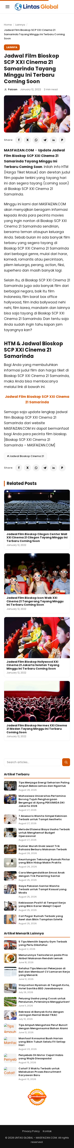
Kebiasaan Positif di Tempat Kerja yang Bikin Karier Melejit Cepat (42, 904)
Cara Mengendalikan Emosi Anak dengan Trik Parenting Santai (42, 874)
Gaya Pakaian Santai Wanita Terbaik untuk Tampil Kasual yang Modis (43, 889)
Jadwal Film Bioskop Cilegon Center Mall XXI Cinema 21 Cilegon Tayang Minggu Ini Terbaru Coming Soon (37, 537)
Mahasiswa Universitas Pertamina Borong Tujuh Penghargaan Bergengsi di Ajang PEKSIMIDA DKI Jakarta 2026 (42, 801)
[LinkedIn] (53, 140)
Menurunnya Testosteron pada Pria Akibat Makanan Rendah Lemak (43, 957)
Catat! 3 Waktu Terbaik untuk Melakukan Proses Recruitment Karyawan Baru (40, 1072)
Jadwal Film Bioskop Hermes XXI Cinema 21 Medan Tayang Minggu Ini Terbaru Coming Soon (37, 728)
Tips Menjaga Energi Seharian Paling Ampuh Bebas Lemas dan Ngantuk (44, 784)
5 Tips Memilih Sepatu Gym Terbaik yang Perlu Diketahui (43, 943)
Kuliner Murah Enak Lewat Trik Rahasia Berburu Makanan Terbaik (43, 848)
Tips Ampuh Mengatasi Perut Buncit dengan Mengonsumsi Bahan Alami (43, 1027)
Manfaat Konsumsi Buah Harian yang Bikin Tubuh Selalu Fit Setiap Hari (42, 1042)
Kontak (47, 1131)
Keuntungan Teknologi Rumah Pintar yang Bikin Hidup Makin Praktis (44, 861)
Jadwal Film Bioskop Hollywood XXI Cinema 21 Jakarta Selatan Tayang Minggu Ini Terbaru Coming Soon (33, 665)
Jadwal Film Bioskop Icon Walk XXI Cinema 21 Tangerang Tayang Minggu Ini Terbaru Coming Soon (35, 601)
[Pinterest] (62, 140)
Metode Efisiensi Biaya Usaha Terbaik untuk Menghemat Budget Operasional (44, 833)
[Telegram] (44, 140)
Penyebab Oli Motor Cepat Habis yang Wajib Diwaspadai (41, 1057)
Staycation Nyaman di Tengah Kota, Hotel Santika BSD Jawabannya (44, 987)
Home (8, 25)
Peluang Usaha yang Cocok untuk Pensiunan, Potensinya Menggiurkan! (44, 1000)
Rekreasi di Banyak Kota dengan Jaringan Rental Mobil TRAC (41, 1013)
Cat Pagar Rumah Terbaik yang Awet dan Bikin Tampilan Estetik (41, 918)
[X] (27, 140)
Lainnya (20, 25)
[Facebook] (18, 140)
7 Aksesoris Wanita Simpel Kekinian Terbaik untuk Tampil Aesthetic (43, 817)
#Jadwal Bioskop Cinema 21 (25, 456)
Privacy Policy (31, 1131)
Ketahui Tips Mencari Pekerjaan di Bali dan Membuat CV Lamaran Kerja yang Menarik (44, 972)
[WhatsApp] (36, 140)
